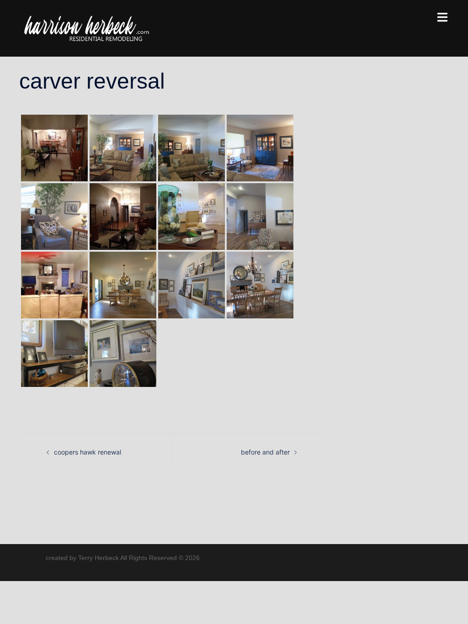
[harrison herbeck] (86, 28)
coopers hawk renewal (87, 452)
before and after (265, 452)
